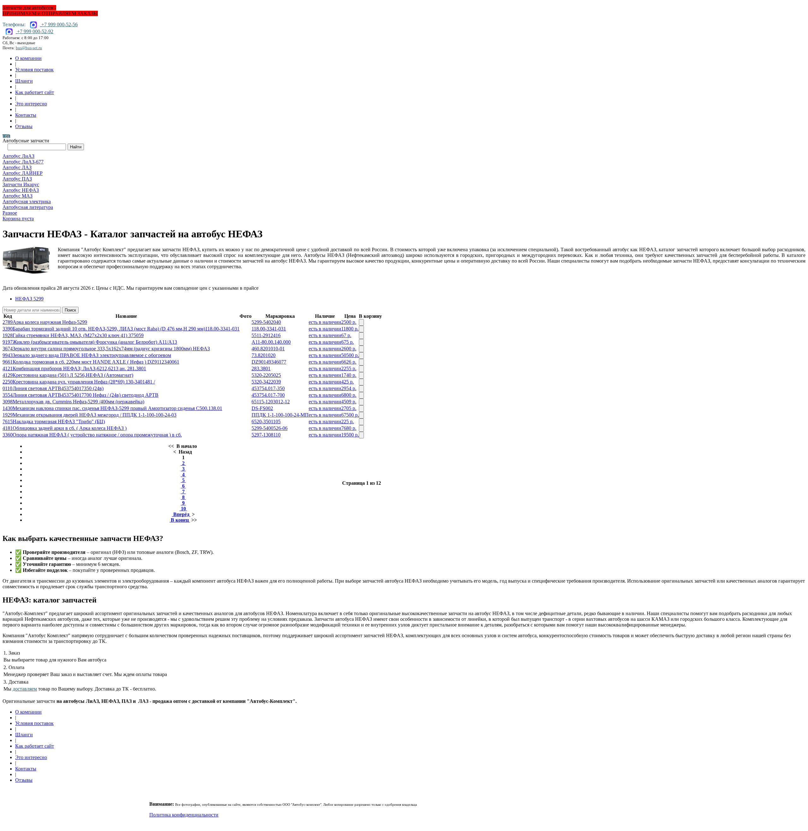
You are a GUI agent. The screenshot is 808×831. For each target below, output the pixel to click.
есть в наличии (325, 322)
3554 (8, 395)
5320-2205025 (266, 375)
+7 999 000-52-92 (35, 31)
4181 (8, 428)
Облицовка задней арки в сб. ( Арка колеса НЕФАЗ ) (70, 428)
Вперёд (181, 514)
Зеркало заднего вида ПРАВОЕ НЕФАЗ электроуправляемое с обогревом (92, 355)
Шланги (24, 81)
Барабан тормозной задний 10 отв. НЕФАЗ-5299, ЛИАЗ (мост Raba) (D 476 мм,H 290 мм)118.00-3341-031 (126, 328)
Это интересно (31, 103)
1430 (8, 408)
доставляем (25, 689)
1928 (8, 335)
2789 (8, 322)
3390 (8, 328)
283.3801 (261, 368)
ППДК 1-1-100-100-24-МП (280, 415)
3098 (8, 401)
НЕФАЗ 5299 (29, 298)
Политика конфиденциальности (183, 814)
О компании (28, 58)
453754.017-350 (268, 388)
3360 (8, 434)
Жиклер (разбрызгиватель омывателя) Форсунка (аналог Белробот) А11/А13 (95, 342)
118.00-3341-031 (269, 328)
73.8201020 (264, 355)
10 (183, 508)
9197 (8, 342)
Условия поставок (34, 69)
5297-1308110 (266, 434)
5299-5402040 (266, 322)
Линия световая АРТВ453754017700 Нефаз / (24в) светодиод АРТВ (85, 395)
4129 (8, 375)
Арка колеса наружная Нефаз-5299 (50, 322)
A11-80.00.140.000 (271, 342)
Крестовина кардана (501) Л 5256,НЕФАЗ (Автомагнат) (73, 375)
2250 (8, 381)
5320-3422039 (266, 381)
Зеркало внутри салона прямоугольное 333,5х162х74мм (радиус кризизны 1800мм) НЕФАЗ (111, 348)
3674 (8, 348)
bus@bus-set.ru (29, 47)
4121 (8, 368)
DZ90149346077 (269, 362)
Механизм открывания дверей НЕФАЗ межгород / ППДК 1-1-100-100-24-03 (94, 415)
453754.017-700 (268, 395)
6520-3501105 (266, 421)
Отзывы (24, 126)
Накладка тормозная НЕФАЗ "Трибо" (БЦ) (59, 421)
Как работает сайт (34, 92)
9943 (8, 355)
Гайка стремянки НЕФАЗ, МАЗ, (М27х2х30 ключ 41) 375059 (78, 335)
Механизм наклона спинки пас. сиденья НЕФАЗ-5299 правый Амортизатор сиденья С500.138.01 (117, 408)
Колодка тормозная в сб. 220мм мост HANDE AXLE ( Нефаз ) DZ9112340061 (96, 362)
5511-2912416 (266, 335)
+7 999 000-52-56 (59, 24)
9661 (8, 362)
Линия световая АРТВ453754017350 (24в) (58, 388)
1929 (8, 415)
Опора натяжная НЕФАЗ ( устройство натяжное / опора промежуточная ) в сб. (97, 434)
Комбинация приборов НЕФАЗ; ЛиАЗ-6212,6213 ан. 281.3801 (79, 368)
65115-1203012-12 (271, 401)
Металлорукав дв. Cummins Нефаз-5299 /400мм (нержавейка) (78, 401)
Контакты (25, 115)
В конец (179, 520)
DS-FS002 (262, 408)
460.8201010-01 (268, 348)
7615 (8, 421)
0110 (7, 388)
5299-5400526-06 (270, 428)
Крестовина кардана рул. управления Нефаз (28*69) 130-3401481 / (84, 381)
